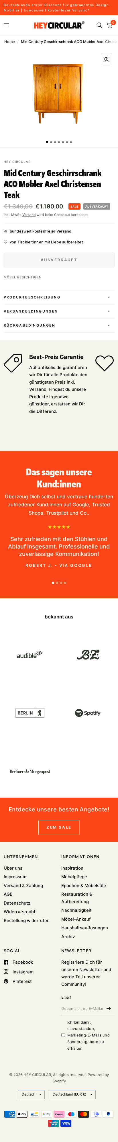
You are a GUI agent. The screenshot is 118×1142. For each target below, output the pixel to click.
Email (66, 997)
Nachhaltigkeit (76, 910)
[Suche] (99, 25)
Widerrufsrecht (20, 911)
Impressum (15, 876)
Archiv (68, 936)
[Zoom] (106, 59)
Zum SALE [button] (59, 827)
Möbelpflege (74, 876)
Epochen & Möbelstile (83, 885)
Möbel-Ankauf (76, 919)
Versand (29, 214)
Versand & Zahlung (23, 885)
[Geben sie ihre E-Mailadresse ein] (109, 1008)
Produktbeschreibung (32, 297)
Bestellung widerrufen (27, 920)
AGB (8, 894)
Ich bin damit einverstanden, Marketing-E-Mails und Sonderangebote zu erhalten (88, 1035)
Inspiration (72, 868)
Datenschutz (17, 903)
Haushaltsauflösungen (84, 927)
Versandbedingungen (31, 311)
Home (9, 41)
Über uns (13, 868)
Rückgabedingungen (30, 325)
